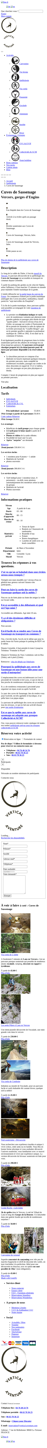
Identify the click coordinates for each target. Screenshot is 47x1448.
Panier (3, 14)
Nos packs (10, 165)
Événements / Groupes (15, 135)
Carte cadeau (6, 416)
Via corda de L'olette (9, 955)
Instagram (15, 1336)
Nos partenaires (17, 1327)
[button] (4, 2)
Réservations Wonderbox (21, 1298)
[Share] (5, 174)
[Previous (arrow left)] (2, 177)
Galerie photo (11, 167)
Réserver (16, 416)
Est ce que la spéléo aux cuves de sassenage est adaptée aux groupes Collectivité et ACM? (19, 715)
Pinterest (15, 1334)
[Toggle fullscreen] (7, 174)
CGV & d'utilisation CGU (22, 1310)
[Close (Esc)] (2, 174)
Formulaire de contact (33, 739)
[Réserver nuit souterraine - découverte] (14, 1117)
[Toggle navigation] (2, 51)
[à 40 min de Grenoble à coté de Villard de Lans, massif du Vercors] (15, 1185)
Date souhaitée (9, 869)
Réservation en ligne (12, 739)
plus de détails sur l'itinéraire (22, 662)
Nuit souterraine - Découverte (13, 1140)
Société (6, 854)
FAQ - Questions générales (22, 1293)
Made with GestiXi (9, 1278)
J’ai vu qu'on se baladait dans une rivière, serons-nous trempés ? (23, 573)
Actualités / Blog (18, 1322)
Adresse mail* (9, 859)
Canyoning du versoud (10, 1255)
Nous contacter (17, 1288)
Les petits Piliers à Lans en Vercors (15, 1025)
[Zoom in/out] (10, 174)
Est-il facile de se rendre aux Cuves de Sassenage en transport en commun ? (21, 632)
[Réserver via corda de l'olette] (15, 932)
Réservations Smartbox (21, 1295)
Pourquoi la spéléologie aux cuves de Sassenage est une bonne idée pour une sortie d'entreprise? (21, 669)
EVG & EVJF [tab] (12, 401)
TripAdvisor (16, 1332)
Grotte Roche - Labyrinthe (12, 1208)
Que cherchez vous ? (9, 11)
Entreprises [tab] (10, 406)
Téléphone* (8, 864)
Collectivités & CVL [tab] (14, 404)
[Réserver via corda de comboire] (14, 1059)
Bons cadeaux (12, 163)
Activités (10, 55)
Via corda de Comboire (10, 1081)
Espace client (16, 1290)
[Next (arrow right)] (5, 177)
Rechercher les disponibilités (13, 838)
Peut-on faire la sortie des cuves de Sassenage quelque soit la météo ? (19, 591)
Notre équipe (16, 1312)
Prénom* (7, 849)
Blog (8, 170)
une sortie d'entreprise (14, 707)
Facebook (15, 1329)
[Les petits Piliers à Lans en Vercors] (15, 993)
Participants (6, 762)
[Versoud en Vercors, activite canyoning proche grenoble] (12, 1253)
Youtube (14, 1325)
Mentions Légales (18, 1308)
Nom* (5, 844)
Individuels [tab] (10, 399)
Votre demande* (10, 874)
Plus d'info (5, 973)
